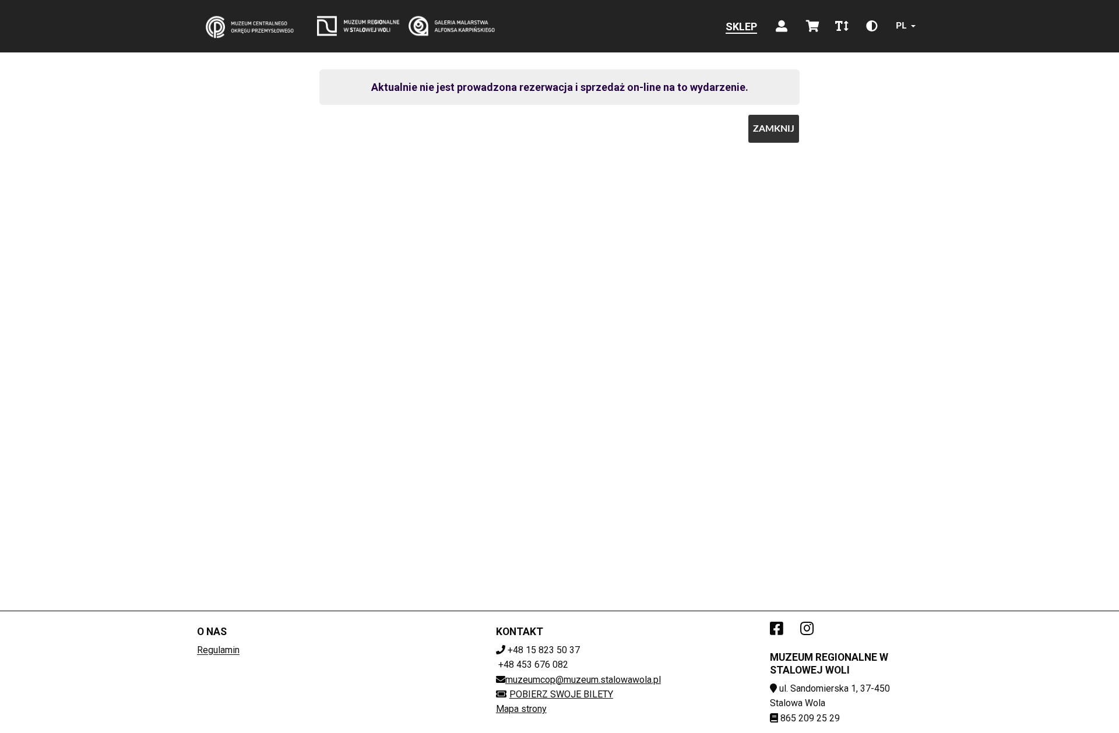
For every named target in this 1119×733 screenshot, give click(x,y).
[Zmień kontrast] (872, 26)
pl (901, 25)
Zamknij (773, 128)
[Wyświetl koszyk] (813, 26)
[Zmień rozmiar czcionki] (841, 26)
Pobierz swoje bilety (561, 694)
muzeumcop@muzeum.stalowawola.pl (583, 679)
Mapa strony (521, 708)
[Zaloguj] (781, 26)
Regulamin (218, 650)
